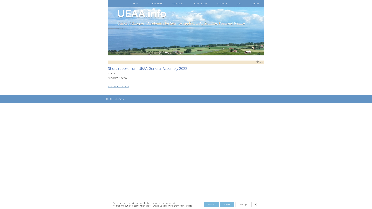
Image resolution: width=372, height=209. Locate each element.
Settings (243, 204)
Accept (211, 204)
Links (239, 3)
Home (135, 3)
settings (188, 206)
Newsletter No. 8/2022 (118, 86)
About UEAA (199, 3)
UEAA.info (119, 99)
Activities (221, 3)
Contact (255, 3)
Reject (227, 204)
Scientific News (155, 3)
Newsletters (178, 3)
